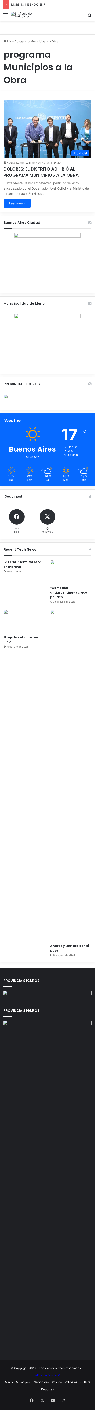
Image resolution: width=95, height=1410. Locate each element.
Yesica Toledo (15, 163)
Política (57, 1382)
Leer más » (17, 203)
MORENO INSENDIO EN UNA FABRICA (37, 4)
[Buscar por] (89, 17)
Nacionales (41, 1382)
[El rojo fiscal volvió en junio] (24, 621)
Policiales (71, 1382)
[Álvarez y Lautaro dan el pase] (70, 775)
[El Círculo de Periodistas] (28, 15)
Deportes (47, 1389)
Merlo (9, 1382)
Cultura (85, 1382)
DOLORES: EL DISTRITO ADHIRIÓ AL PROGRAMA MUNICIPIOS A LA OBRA (41, 172)
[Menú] (5, 17)
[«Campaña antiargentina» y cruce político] (70, 571)
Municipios (23, 1382)
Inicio (10, 41)
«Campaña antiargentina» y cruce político (68, 592)
